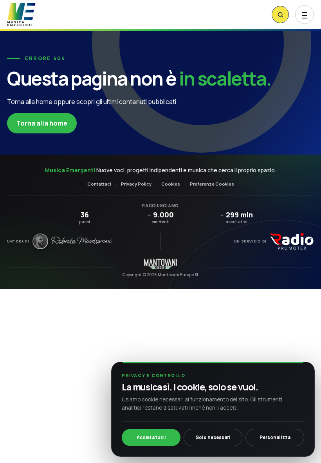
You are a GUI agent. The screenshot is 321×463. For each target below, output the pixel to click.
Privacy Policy (136, 184)
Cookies (170, 184)
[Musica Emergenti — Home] (37, 14)
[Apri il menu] (304, 14)
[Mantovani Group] (160, 264)
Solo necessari (213, 437)
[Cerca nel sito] (280, 14)
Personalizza (275, 437)
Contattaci (99, 184)
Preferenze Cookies (212, 184)
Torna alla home (41, 123)
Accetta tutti (151, 437)
